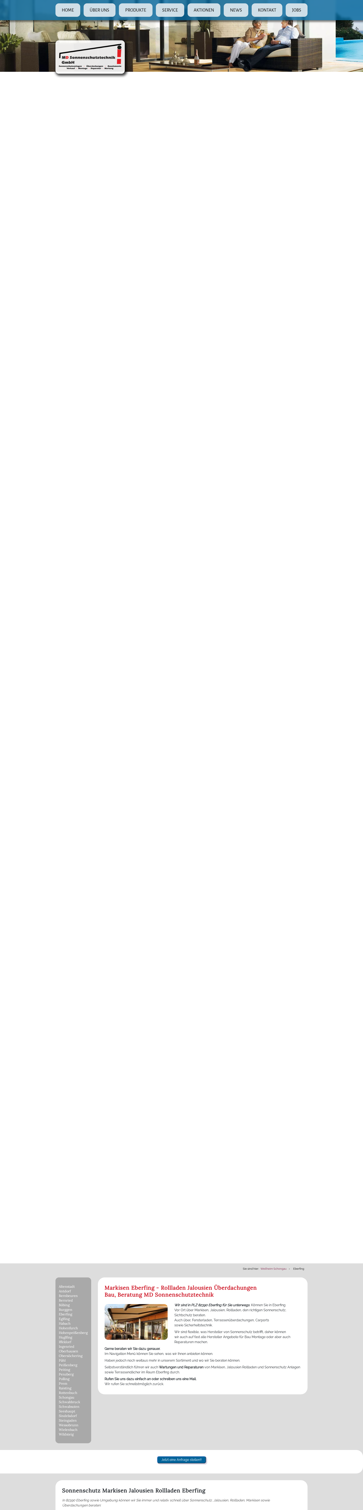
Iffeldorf (65, 1342)
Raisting (65, 1388)
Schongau (66, 1397)
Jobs (296, 10)
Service (170, 10)
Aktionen (204, 10)
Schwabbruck (69, 1402)
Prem (63, 1383)
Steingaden (68, 1420)
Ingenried (66, 1346)
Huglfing (65, 1337)
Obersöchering (71, 1356)
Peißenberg (68, 1365)
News (236, 10)
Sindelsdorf (68, 1416)
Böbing (64, 1305)
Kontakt (267, 10)
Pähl (62, 1360)
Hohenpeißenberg (73, 1333)
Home (68, 10)
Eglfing (64, 1319)
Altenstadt (67, 1286)
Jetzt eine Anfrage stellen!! (181, 1460)
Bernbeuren (68, 1296)
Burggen (65, 1309)
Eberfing (65, 1314)
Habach (65, 1323)
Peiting (64, 1369)
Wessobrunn (68, 1425)
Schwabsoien (69, 1406)
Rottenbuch (68, 1393)
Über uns (99, 10)
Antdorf (65, 1291)
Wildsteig (66, 1434)
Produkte (135, 10)
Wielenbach (68, 1430)
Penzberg (66, 1374)
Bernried (66, 1300)
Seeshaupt (67, 1411)
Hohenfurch (68, 1328)
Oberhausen (68, 1351)
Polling (64, 1379)
